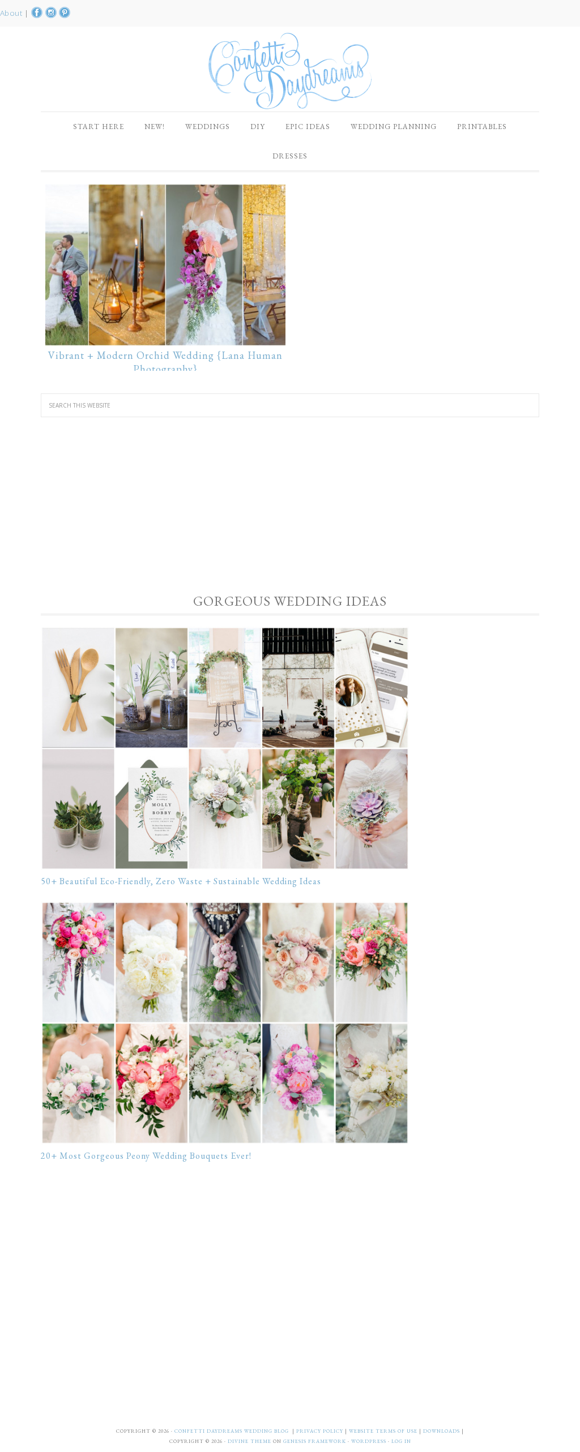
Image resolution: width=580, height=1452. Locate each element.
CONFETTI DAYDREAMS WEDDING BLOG (231, 1431)
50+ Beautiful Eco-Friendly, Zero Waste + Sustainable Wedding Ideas (181, 881)
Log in (401, 1441)
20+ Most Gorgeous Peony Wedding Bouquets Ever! (146, 1156)
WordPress (368, 1441)
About (12, 13)
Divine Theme (249, 1441)
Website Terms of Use (384, 1431)
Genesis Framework (314, 1441)
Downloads (442, 1431)
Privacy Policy (320, 1431)
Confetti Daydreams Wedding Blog (290, 70)
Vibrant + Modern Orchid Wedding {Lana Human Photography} (165, 362)
